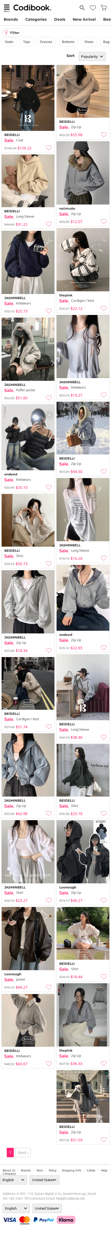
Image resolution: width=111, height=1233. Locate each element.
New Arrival (84, 19)
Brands (11, 19)
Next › (23, 1152)
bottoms (68, 42)
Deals (59, 19)
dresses (46, 42)
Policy (52, 1170)
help (104, 1170)
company (9, 1173)
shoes (88, 42)
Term (39, 1170)
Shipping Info (71, 1170)
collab (91, 1170)
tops (26, 42)
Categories (36, 19)
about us (9, 1170)
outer (9, 42)
